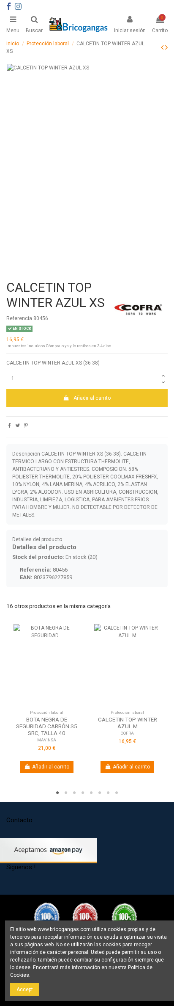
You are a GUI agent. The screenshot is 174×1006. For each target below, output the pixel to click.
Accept (24, 989)
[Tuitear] (17, 425)
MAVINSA (46, 740)
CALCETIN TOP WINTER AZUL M (127, 723)
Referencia (19, 318)
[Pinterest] (26, 425)
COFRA (127, 733)
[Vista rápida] (47, 707)
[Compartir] (9, 425)
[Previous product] (163, 47)
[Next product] (166, 47)
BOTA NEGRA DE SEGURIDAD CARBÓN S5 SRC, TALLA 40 (46, 726)
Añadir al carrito (92, 398)
